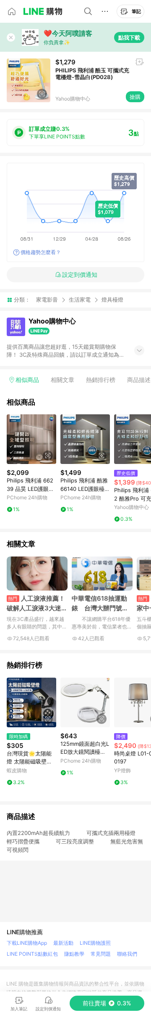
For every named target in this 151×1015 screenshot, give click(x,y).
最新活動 (63, 943)
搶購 (135, 96)
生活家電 (80, 299)
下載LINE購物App (27, 943)
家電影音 (47, 299)
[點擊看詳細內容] (31, 439)
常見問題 (101, 954)
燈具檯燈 (112, 300)
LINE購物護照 (95, 943)
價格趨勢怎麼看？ (41, 252)
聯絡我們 (127, 954)
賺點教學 (74, 954)
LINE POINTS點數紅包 (32, 954)
